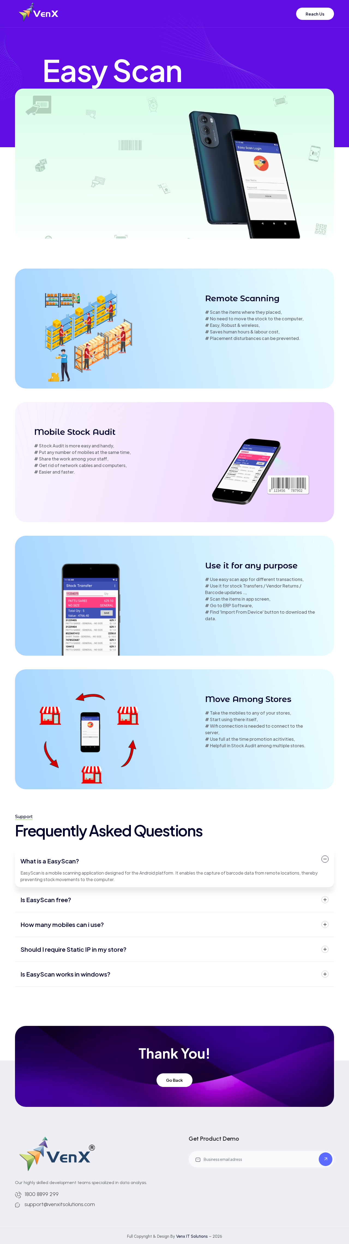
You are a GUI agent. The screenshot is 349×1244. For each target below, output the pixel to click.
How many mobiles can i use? (62, 924)
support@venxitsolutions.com (60, 1204)
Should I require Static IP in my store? (73, 949)
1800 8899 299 (42, 1194)
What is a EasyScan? (49, 861)
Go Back (174, 1080)
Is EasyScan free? (45, 899)
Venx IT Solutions (192, 1236)
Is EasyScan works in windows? (65, 974)
